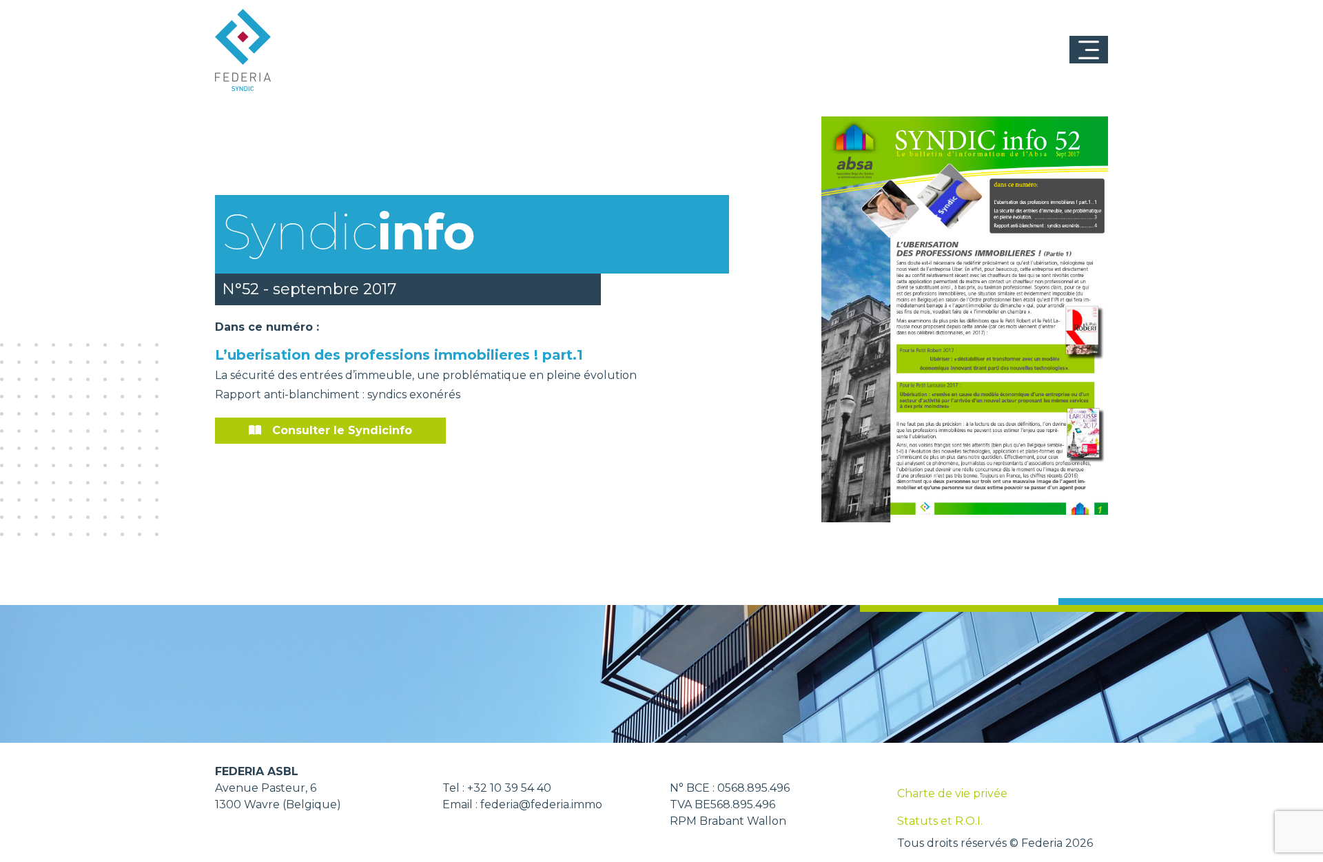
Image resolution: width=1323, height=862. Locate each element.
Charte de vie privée (952, 793)
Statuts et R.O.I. (940, 821)
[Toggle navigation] (1088, 49)
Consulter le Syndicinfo (342, 430)
